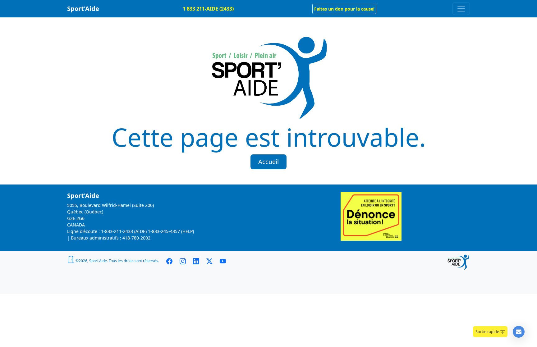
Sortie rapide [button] (487, 331)
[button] (344, 9)
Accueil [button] (268, 162)
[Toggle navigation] (461, 8)
